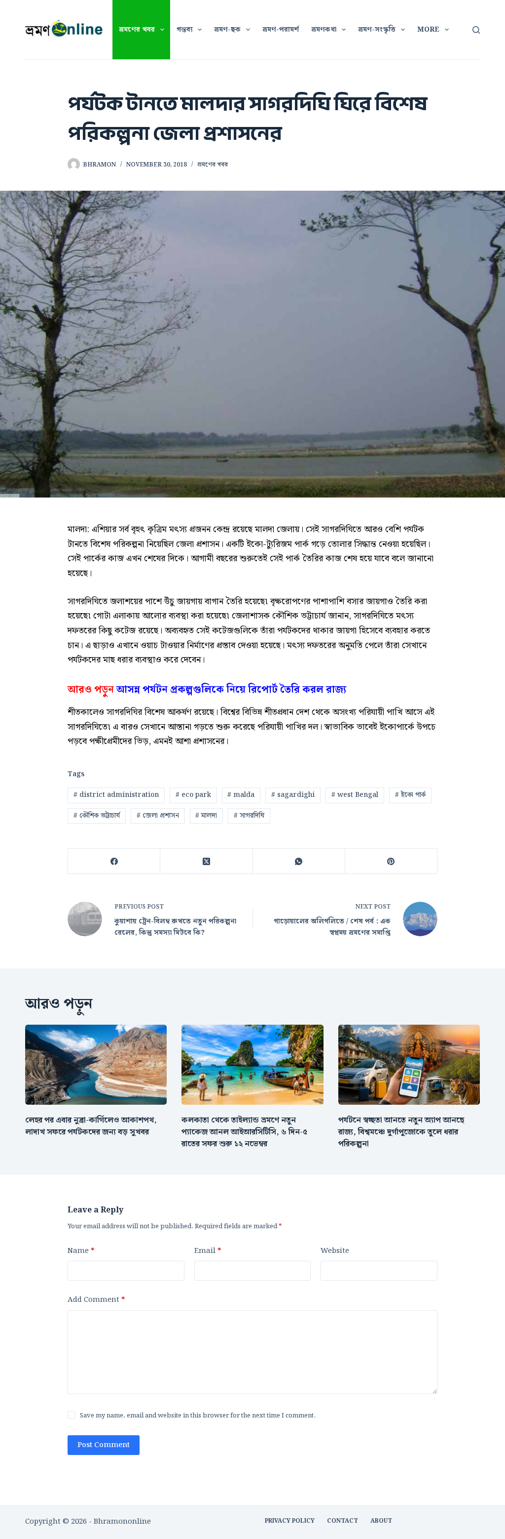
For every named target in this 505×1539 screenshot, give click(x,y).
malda (240, 795)
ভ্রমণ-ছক (227, 29)
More (428, 29)
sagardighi (293, 795)
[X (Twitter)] (206, 861)
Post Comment (103, 1445)
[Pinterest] (391, 861)
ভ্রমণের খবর (137, 29)
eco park (193, 795)
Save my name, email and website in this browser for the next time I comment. (198, 1416)
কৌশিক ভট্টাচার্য (96, 815)
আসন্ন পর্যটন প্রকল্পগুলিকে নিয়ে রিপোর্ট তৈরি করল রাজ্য (231, 690)
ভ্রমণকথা (323, 29)
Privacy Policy (290, 1521)
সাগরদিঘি (249, 815)
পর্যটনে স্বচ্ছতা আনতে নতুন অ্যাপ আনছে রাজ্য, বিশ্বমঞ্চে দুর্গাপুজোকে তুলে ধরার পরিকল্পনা (401, 1132)
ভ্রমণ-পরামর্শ (280, 29)
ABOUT (381, 1521)
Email (207, 1251)
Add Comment (96, 1300)
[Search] (476, 30)
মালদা (206, 815)
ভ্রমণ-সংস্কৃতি (377, 29)
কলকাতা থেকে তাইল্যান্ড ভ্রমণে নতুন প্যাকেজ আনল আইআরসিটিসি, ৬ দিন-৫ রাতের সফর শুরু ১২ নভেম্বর (244, 1132)
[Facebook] (114, 861)
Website (335, 1251)
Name (81, 1251)
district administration (116, 795)
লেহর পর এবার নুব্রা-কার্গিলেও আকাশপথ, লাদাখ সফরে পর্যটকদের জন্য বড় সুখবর (91, 1126)
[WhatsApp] (299, 861)
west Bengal (354, 795)
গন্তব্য (185, 29)
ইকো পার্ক (410, 795)
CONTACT (342, 1521)
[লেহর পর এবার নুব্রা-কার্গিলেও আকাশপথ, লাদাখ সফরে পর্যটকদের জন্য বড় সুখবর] (96, 1065)
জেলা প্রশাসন (158, 815)
